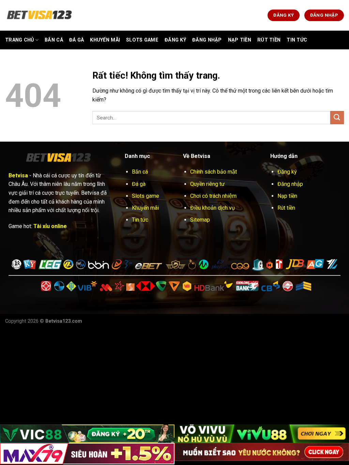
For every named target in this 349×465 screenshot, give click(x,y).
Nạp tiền (287, 196)
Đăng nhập (290, 184)
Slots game (142, 40)
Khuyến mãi (145, 208)
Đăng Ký (175, 40)
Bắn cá (140, 172)
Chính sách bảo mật (213, 172)
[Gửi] (337, 117)
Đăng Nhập (207, 40)
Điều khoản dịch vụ (212, 208)
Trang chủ (19, 40)
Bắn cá (54, 40)
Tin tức (140, 220)
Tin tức (297, 40)
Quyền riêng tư (207, 184)
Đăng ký (287, 172)
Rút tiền (286, 208)
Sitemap (200, 220)
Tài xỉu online (50, 226)
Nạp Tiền (239, 40)
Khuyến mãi (105, 40)
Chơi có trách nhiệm (213, 196)
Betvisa (18, 175)
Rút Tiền (268, 40)
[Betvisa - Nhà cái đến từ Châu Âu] (39, 15)
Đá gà (139, 184)
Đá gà (76, 40)
